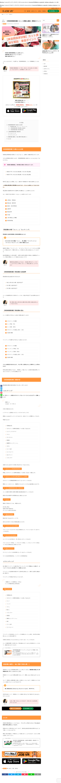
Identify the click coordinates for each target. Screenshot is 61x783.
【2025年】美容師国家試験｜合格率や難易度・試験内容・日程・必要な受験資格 (25, 741)
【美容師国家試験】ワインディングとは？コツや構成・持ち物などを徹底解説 (25, 650)
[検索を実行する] (58, 20)
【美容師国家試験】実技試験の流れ (17, 129)
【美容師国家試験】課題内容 (14, 131)
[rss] (57, 8)
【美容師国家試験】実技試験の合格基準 (17, 128)
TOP (44, 63)
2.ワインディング (13, 134)
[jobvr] (8, 11)
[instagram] (53, 8)
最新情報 (45, 66)
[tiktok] (55, 8)
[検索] (58, 8)
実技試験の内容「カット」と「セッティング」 (19, 126)
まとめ (9, 138)
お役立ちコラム (47, 68)
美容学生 (4, 23)
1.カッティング (13, 133)
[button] (5, 774)
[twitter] (52, 8)
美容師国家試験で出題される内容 (15, 124)
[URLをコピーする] (38, 774)
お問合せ (45, 71)
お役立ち (10, 768)
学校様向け (46, 73)
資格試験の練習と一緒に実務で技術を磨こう (17, 136)
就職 (13, 768)
